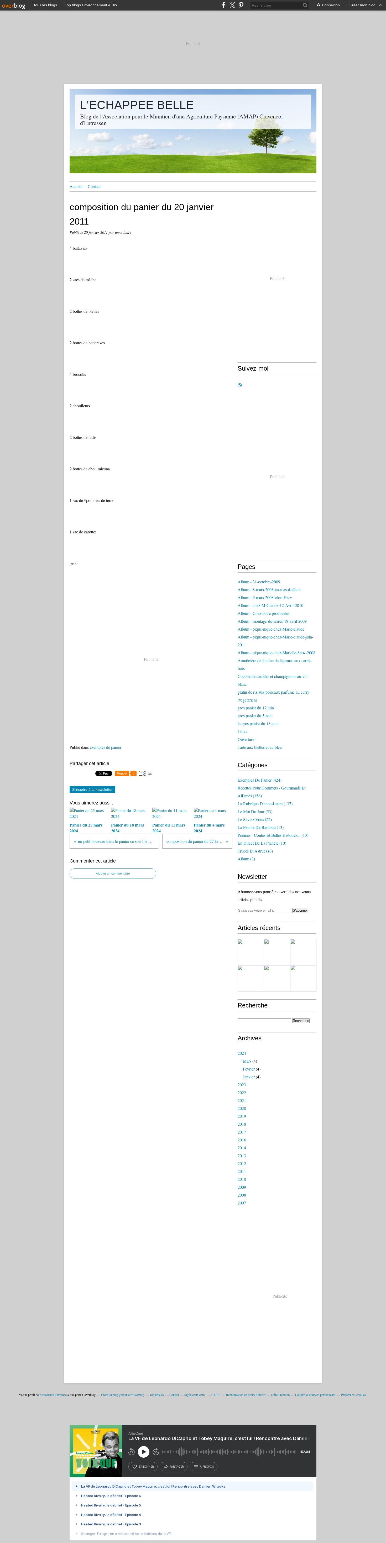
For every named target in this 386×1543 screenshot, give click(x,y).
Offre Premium (280, 1395)
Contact (94, 186)
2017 (242, 1132)
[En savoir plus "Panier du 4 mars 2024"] (251, 978)
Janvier (249, 1076)
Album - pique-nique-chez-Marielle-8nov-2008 (276, 652)
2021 (242, 1100)
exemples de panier (105, 747)
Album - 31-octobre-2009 (259, 581)
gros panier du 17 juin (256, 707)
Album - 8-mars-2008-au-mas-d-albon (269, 589)
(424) (259, 780)
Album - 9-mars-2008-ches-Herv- (265, 597)
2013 (242, 1155)
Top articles (157, 1395)
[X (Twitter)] (232, 5)
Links (242, 731)
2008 (242, 1195)
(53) (255, 811)
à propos (207, 1466)
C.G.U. (216, 1395)
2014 (242, 1147)
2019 (242, 1116)
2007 (242, 1203)
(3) (246, 858)
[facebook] (223, 5)
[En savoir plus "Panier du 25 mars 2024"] (251, 952)
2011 (242, 1171)
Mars (247, 1061)
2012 (242, 1163)
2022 (242, 1092)
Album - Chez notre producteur (264, 613)
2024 (242, 1053)
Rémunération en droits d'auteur (245, 1395)
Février (249, 1069)
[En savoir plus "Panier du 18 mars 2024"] (277, 952)
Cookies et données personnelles (315, 1395)
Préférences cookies (353, 1395)
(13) (261, 827)
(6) (255, 851)
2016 (242, 1139)
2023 (242, 1084)
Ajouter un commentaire (113, 873)
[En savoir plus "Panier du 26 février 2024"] (277, 978)
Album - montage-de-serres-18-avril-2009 (272, 621)
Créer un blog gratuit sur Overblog (122, 1395)
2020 (242, 1108)
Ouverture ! (247, 739)
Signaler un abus (195, 1395)
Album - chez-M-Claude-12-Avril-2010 (270, 605)
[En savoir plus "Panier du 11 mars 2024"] (303, 952)
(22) (255, 819)
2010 (242, 1179)
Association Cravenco (53, 1395)
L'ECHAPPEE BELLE (137, 105)
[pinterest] (241, 5)
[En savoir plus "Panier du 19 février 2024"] (303, 978)
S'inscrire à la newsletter (92, 789)
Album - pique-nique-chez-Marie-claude (271, 629)
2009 (242, 1187)
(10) (262, 843)
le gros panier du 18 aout (258, 723)
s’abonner (146, 1466)
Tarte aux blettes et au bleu (260, 747)
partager (177, 1466)
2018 (242, 1124)
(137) (265, 803)
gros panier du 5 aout (255, 715)
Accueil (76, 186)
